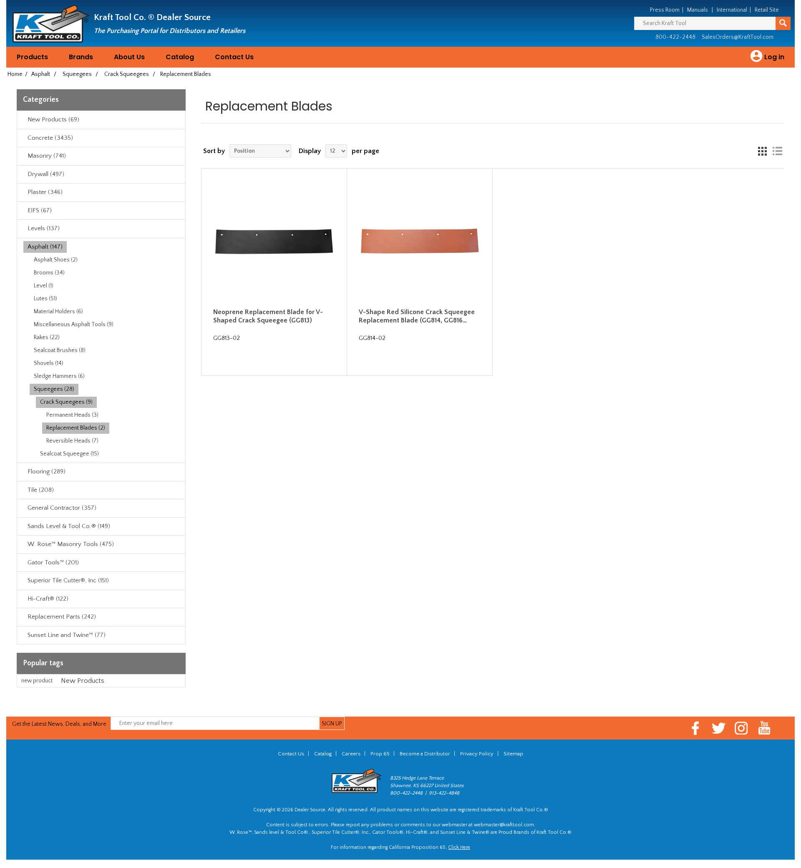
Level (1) (43, 285)
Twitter (718, 728)
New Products (82, 680)
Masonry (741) (47, 155)
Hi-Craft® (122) (48, 598)
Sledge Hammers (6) (59, 376)
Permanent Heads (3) (72, 415)
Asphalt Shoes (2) (56, 260)
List (777, 151)
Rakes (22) (47, 337)
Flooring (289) (46, 471)
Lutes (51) (45, 298)
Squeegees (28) (54, 389)
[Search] (783, 23)
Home (15, 74)
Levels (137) (44, 228)
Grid (762, 151)
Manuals (697, 10)
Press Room (665, 10)
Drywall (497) (46, 174)
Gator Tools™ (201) (53, 562)
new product (37, 680)
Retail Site (767, 10)
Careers (351, 754)
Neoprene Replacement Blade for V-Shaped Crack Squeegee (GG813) (268, 316)
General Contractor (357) (62, 507)
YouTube (764, 728)
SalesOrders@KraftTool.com (737, 37)
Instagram (741, 728)
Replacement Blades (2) (75, 428)
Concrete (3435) (50, 137)
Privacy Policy (477, 754)
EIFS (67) (40, 210)
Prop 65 (380, 754)
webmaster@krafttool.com (504, 825)
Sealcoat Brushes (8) (60, 350)
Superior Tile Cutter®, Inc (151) (68, 580)
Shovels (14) (48, 363)
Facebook (695, 728)
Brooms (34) (49, 272)
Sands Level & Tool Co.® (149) (69, 526)
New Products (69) (53, 119)
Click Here (459, 847)
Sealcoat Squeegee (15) (69, 453)
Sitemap (513, 754)
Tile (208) (41, 489)
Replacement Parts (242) (62, 616)
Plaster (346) (45, 192)
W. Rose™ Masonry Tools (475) (71, 544)
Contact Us (234, 57)
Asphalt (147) (45, 246)
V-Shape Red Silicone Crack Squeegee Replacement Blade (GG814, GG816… (417, 316)
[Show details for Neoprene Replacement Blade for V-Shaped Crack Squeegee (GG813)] (274, 241)
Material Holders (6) (58, 311)
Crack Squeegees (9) (66, 402)
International (732, 10)
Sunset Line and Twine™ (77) (67, 635)
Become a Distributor (425, 754)
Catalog (180, 57)
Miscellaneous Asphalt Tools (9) (73, 324)
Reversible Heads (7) (72, 441)
